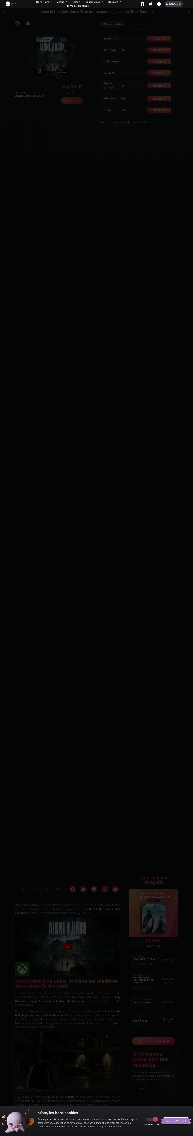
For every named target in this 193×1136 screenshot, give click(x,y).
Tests (75, 1)
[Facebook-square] (142, 4)
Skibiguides (93, 1)
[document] (96, 568)
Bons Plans (42, 1)
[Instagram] (159, 4)
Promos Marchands (77, 5)
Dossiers (113, 1)
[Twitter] (151, 4)
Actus (60, 1)
